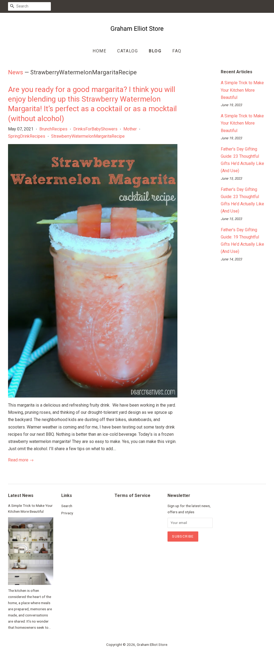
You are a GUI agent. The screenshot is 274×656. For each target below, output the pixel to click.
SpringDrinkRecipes (26, 136)
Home (99, 50)
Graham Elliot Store (152, 644)
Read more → (21, 459)
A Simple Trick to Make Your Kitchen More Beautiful (242, 90)
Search (66, 506)
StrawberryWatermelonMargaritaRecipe (88, 136)
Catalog (127, 50)
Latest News (20, 495)
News (15, 72)
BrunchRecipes (53, 129)
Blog (155, 50)
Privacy (67, 513)
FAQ (176, 50)
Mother (130, 129)
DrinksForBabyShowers (95, 129)
